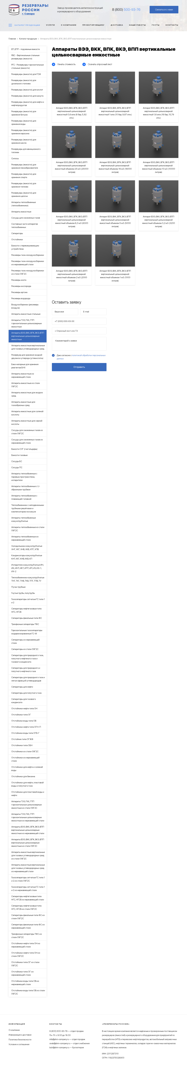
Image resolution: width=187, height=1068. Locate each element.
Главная (12, 39)
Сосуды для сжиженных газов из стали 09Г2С (27, 432)
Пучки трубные (18, 587)
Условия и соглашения (19, 1044)
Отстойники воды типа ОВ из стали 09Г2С (28, 992)
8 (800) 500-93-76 (58, 1031)
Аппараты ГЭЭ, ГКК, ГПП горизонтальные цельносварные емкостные (26, 323)
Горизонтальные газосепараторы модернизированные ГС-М (26, 632)
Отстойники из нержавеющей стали (25, 759)
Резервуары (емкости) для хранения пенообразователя (24, 166)
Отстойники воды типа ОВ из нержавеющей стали (25, 983)
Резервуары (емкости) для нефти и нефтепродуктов (27, 104)
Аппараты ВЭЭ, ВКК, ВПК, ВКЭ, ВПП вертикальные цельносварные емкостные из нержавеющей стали (27, 830)
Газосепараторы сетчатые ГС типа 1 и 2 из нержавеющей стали (28, 888)
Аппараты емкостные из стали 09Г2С (25, 385)
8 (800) (126, 10)
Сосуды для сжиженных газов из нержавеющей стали (27, 441)
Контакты (172, 25)
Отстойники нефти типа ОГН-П (26, 727)
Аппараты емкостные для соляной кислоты (27, 413)
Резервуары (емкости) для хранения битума (23, 113)
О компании (68, 25)
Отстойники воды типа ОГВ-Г (25, 733)
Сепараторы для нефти (22, 686)
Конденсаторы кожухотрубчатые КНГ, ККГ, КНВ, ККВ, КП (26, 557)
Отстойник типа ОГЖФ (22, 739)
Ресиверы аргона (19, 292)
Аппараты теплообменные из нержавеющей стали (24, 538)
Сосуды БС (16, 461)
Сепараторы (17, 233)
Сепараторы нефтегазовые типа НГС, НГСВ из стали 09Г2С (26, 907)
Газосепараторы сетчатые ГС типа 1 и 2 (28, 601)
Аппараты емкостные (21, 211)
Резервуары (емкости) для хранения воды (23, 122)
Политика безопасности (20, 1039)
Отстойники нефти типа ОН (24, 708)
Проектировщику (93, 25)
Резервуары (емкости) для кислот (27, 89)
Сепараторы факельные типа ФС (26, 618)
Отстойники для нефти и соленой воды (27, 769)
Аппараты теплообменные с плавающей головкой (24, 497)
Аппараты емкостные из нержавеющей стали (22, 375)
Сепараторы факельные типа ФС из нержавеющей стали (28, 926)
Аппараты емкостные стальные (25, 314)
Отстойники (17, 239)
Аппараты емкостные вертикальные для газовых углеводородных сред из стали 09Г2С (28, 855)
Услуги (50, 25)
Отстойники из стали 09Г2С (24, 751)
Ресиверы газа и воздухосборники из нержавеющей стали (27, 263)
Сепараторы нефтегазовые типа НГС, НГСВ (26, 610)
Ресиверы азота (18, 280)
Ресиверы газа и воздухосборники (27, 255)
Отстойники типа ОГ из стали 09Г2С (25, 964)
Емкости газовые (19, 455)
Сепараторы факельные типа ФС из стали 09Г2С (28, 917)
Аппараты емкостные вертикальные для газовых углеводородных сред (28, 347)
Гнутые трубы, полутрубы (23, 593)
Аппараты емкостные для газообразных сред (23, 404)
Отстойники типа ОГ (21, 714)
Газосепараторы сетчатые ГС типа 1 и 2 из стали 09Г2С (28, 879)
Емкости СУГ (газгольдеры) (24, 449)
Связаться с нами (164, 9)
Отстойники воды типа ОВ (23, 720)
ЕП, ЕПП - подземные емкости (25, 49)
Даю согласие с (81, 357)
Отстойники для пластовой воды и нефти (27, 794)
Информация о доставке (20, 1035)
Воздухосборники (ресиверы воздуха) (24, 306)
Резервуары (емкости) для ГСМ (26, 74)
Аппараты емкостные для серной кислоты (26, 422)
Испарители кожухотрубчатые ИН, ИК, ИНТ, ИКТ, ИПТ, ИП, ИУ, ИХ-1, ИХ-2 (27, 568)
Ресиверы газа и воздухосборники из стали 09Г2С (27, 272)
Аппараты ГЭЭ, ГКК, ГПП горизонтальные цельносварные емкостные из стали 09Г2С (26, 804)
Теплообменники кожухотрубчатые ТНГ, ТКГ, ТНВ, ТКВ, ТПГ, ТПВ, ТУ (27, 579)
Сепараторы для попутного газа (26, 693)
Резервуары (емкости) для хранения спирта (23, 176)
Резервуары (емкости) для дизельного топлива (23, 82)
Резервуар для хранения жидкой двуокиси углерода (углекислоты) (27, 356)
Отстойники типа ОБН (21, 745)
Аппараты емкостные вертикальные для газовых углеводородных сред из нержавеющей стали (28, 868)
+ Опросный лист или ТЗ (66, 331)
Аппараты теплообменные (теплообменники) (23, 204)
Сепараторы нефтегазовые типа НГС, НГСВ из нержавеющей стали (27, 898)
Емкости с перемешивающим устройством (25, 247)
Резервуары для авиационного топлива (25, 151)
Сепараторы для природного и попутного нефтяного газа (25, 670)
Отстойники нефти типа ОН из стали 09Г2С (25, 954)
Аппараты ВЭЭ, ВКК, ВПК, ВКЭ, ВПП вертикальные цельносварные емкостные (27, 336)
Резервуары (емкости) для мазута (27, 96)
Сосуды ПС (16, 467)
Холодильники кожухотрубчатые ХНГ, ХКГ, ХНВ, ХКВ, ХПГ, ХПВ (26, 548)
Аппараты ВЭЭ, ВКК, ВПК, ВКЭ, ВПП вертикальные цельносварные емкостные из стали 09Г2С (27, 842)
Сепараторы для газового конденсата (23, 701)
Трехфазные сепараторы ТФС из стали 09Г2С (26, 936)
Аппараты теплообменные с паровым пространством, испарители (24, 476)
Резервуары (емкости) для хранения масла (23, 141)
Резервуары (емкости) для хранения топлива (23, 185)
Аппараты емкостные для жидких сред (27, 394)
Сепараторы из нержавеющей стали (25, 641)
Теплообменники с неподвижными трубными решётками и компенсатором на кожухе (27, 508)
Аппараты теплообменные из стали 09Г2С (27, 529)
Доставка (117, 25)
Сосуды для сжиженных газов (25, 217)
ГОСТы (156, 25)
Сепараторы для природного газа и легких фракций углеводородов (28, 679)
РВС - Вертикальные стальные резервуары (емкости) (25, 57)
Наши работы (137, 25)
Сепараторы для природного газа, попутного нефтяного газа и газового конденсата (27, 658)
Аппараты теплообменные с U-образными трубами (25, 488)
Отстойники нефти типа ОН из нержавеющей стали (25, 945)
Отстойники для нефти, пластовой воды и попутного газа (27, 784)
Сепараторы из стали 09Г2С (24, 649)
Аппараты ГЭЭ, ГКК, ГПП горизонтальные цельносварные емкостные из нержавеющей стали (27, 817)
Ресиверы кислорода (21, 286)
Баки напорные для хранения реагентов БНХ (24, 366)
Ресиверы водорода (20, 298)
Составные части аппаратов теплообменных (24, 225)
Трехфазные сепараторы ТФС (25, 624)
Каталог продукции (27, 25)
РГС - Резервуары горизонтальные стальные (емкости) (27, 66)
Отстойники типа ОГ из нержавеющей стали (22, 973)
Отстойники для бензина (23, 776)
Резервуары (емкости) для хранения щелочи (23, 194)
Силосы (15, 158)
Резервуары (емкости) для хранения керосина (23, 132)
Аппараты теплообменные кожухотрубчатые (23, 519)
